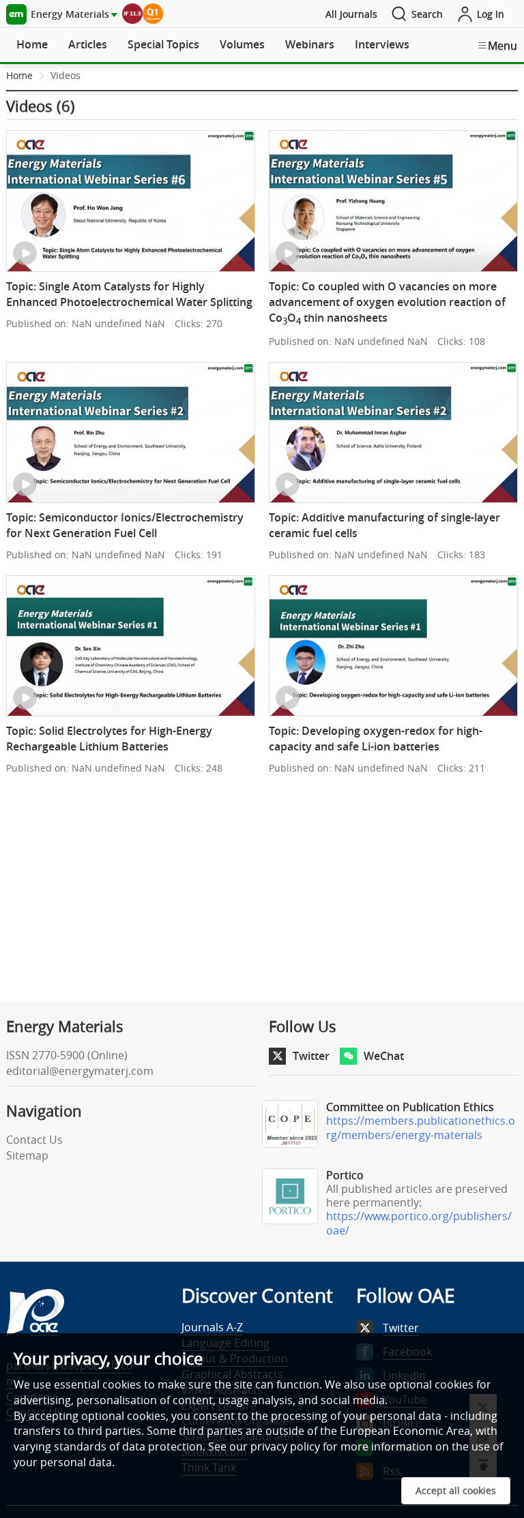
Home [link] (19, 75)
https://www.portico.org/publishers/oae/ (419, 1223)
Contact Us (34, 1139)
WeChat (384, 1055)
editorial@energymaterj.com (80, 1070)
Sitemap (27, 1155)
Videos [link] (65, 75)
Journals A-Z (212, 1327)
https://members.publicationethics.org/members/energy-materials (420, 1127)
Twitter (311, 1055)
